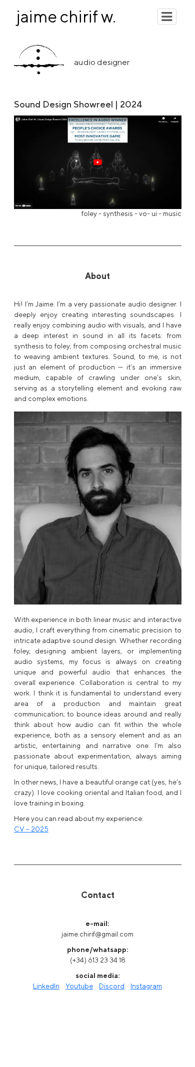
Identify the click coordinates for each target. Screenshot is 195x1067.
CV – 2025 (31, 829)
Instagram (146, 986)
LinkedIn (46, 986)
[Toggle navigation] (167, 16)
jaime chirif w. (66, 16)
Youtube (79, 986)
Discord (111, 986)
